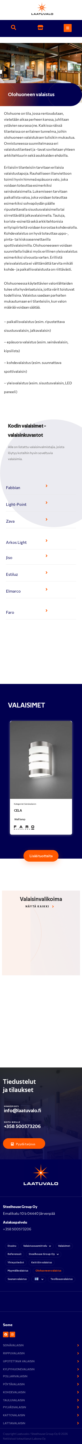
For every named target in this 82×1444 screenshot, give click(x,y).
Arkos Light (16, 542)
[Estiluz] (47, 573)
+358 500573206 (22, 1126)
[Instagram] (12, 1334)
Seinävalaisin (30, 804)
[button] (13, 28)
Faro (10, 612)
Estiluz (12, 574)
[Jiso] (47, 556)
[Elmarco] (47, 589)
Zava (10, 521)
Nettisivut (10, 1438)
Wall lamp (19, 819)
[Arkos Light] (47, 541)
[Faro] (47, 611)
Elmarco (13, 591)
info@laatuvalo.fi (22, 1110)
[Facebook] (6, 1334)
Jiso (9, 557)
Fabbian (13, 487)
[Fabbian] (47, 486)
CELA (18, 810)
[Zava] (47, 519)
